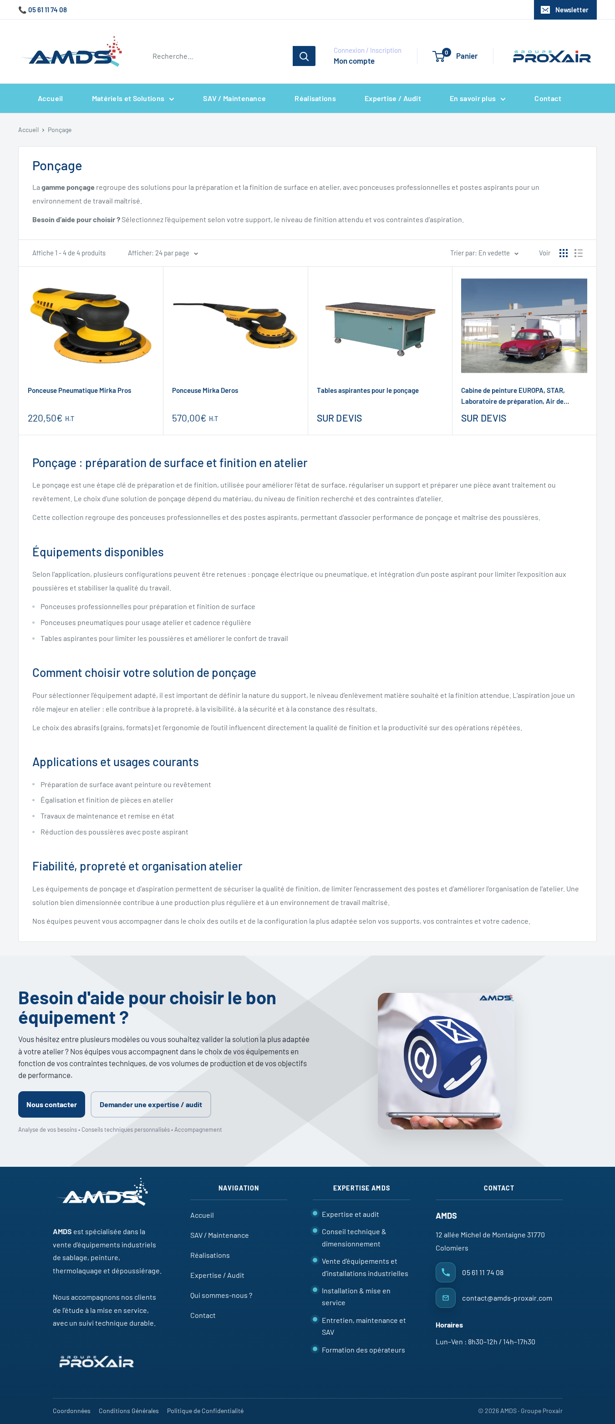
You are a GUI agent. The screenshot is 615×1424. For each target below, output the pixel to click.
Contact (547, 98)
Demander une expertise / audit (151, 1104)
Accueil (50, 98)
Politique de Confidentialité (205, 1410)
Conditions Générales (129, 1410)
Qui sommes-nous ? (221, 1295)
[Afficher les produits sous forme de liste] (578, 253)
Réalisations (315, 98)
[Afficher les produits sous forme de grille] (563, 253)
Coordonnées (72, 1410)
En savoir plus (473, 98)
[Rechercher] (304, 56)
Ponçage (59, 129)
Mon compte (354, 60)
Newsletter (572, 9)
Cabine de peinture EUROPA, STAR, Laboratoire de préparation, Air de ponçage (513, 396)
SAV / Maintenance (234, 98)
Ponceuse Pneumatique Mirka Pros (79, 390)
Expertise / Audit (393, 98)
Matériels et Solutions (128, 98)
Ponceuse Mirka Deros (205, 390)
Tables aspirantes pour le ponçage (368, 390)
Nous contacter (51, 1104)
